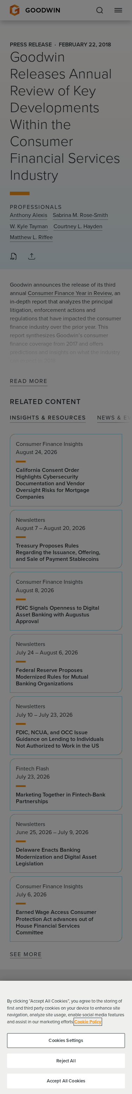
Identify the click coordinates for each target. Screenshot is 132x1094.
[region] (66, 1037)
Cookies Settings (66, 1040)
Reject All (65, 1060)
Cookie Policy (87, 1021)
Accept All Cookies (66, 1080)
